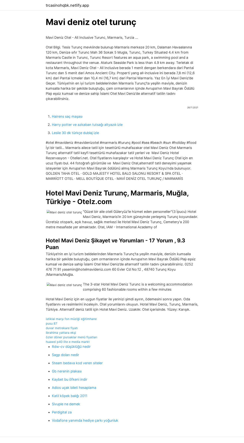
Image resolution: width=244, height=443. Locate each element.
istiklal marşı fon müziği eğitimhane (71, 319)
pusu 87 (51, 323)
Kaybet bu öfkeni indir (69, 379)
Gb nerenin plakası (67, 371)
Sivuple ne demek (66, 404)
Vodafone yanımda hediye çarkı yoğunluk (85, 420)
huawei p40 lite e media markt (68, 342)
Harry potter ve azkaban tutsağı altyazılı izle (87, 125)
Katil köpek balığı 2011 (69, 396)
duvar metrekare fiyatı (62, 328)
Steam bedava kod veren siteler (77, 363)
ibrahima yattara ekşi (61, 332)
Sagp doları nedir (65, 355)
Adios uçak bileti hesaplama (74, 388)
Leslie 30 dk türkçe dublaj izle (75, 133)
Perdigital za (62, 412)
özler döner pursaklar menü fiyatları (71, 337)
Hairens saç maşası (67, 116)
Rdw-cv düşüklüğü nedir (71, 347)
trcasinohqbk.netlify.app (67, 5)
